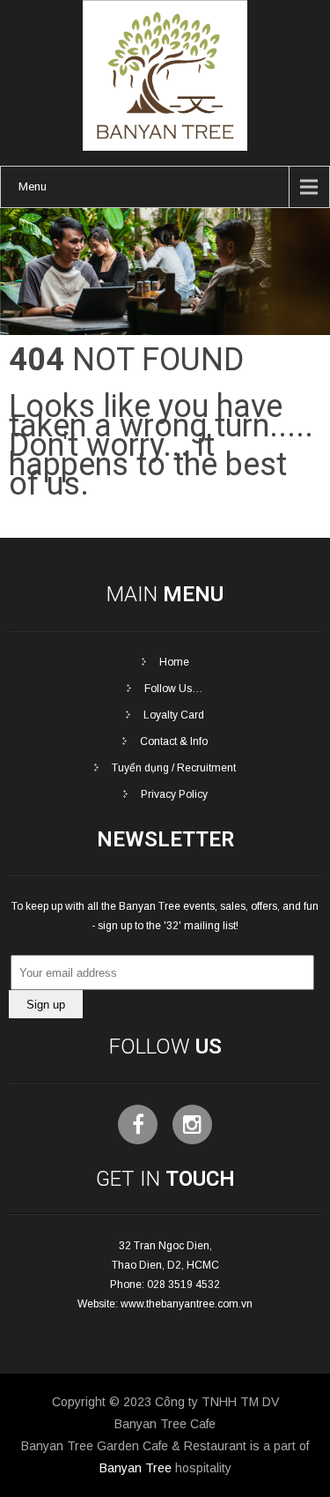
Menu (32, 186)
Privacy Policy (174, 794)
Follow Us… (173, 688)
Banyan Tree (135, 1468)
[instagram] (192, 1124)
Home (174, 662)
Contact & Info (174, 741)
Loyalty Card (173, 715)
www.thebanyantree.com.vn (187, 1304)
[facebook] (138, 1124)
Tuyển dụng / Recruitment (174, 768)
